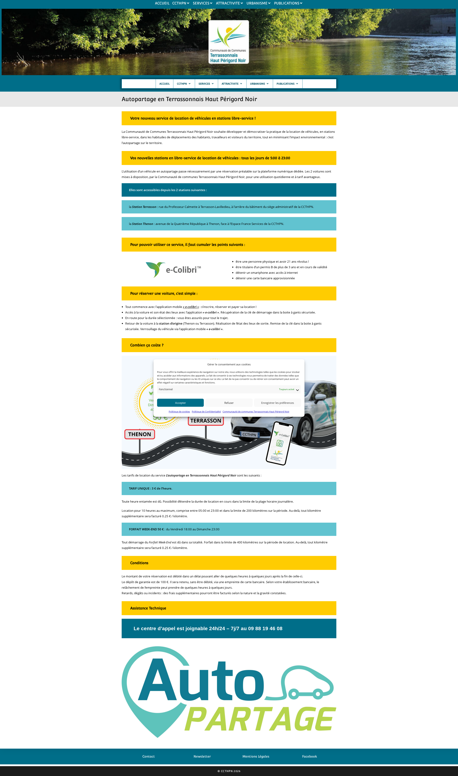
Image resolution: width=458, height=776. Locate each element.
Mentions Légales (255, 756)
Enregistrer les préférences (277, 403)
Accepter (180, 403)
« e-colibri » (191, 307)
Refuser (229, 403)
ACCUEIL (162, 3)
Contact (148, 756)
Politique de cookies (179, 411)
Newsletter (202, 756)
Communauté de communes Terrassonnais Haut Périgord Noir (256, 411)
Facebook (309, 756)
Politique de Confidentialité (206, 411)
